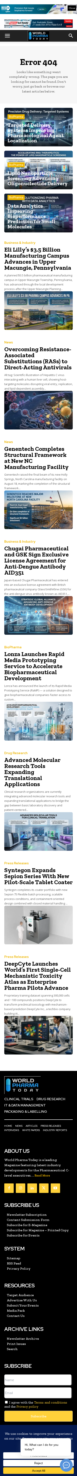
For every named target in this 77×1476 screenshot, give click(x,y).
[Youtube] (55, 1188)
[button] (7, 36)
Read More (42, 1175)
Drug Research (16, 753)
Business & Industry (19, 242)
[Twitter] (44, 1188)
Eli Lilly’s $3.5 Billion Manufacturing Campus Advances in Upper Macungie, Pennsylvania (37, 258)
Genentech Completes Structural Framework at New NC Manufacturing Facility (36, 457)
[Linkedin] (32, 1188)
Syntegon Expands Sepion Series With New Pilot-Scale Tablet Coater (38, 876)
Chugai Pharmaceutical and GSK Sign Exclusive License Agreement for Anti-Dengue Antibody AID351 (36, 560)
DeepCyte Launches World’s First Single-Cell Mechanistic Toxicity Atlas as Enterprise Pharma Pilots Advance (37, 975)
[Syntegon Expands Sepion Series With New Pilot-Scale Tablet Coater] (38, 925)
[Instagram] (20, 1188)
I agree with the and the (35, 1404)
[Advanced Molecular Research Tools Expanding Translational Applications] (38, 831)
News (8, 342)
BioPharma (16, 117)
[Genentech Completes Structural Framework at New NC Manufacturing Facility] (38, 509)
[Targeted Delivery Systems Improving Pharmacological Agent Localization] (38, 127)
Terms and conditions (50, 1402)
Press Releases (16, 863)
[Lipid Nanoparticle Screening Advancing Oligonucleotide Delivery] (38, 170)
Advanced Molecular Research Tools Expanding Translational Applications (32, 772)
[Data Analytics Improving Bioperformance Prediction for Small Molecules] (38, 213)
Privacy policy (27, 1406)
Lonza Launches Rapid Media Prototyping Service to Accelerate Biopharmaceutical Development (34, 666)
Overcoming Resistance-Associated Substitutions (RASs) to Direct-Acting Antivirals (38, 358)
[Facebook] (9, 1188)
